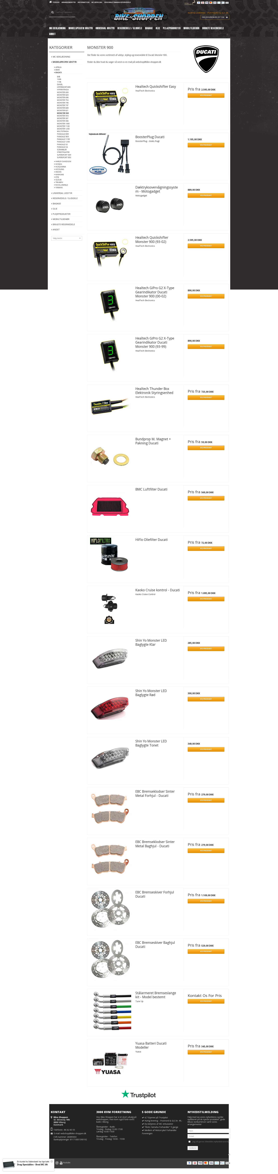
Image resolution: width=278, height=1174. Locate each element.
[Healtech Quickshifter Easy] (109, 105)
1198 (59, 82)
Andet (56, 229)
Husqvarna (60, 166)
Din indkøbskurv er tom (213, 17)
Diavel (60, 84)
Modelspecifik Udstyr (64, 62)
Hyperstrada (63, 89)
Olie (54, 208)
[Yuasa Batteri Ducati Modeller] (109, 1062)
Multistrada (63, 131)
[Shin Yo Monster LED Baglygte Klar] (109, 659)
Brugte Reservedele (63, 224)
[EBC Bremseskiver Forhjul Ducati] (109, 910)
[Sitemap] (229, 1154)
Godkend (192, 1148)
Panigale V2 (62, 144)
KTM (57, 177)
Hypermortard (64, 87)
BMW (57, 70)
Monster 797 (62, 105)
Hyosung (59, 169)
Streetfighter (63, 152)
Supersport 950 (64, 157)
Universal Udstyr (62, 193)
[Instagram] (57, 1162)
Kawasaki (59, 174)
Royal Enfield (61, 185)
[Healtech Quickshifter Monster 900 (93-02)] (109, 256)
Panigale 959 (63, 136)
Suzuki (58, 180)
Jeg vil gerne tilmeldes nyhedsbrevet (209, 1141)
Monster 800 (62, 108)
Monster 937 (62, 118)
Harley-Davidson (63, 161)
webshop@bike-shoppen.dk (73, 1133)
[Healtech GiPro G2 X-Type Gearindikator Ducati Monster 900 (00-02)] (109, 306)
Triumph (59, 182)
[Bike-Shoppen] (139, 14)
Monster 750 (62, 100)
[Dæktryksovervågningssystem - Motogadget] (109, 205)
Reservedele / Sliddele (65, 198)
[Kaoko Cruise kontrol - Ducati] (109, 608)
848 (58, 76)
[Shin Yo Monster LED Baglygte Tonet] (109, 759)
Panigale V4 (62, 147)
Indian (58, 172)
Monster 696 (62, 97)
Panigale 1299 (63, 142)
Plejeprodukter (61, 214)
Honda (58, 164)
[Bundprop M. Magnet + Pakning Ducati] (109, 457)
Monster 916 (62, 116)
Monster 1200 (63, 129)
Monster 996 (62, 121)
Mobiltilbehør (60, 219)
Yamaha (59, 187)
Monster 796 (62, 102)
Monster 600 (62, 92)
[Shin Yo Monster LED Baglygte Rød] (109, 709)
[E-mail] (209, 1136)
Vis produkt (206, 95)
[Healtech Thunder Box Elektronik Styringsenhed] (109, 407)
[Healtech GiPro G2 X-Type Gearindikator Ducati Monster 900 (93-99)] (109, 356)
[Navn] (209, 1130)
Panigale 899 (63, 134)
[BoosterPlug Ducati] (109, 155)
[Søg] (62, 12)
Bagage (56, 203)
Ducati (58, 72)
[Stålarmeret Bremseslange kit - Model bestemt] (109, 1011)
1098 (59, 79)
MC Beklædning (61, 56)
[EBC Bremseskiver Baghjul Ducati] (109, 961)
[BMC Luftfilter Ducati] (109, 507)
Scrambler (62, 149)
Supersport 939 (64, 155)
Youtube (66, 1162)
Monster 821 (62, 110)
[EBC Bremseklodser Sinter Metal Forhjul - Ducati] (109, 810)
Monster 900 (63, 113)
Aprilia (58, 67)
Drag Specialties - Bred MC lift (32, 1164)
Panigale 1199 (63, 139)
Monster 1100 (63, 126)
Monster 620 (62, 95)
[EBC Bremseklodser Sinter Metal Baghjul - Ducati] (109, 860)
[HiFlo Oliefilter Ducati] (109, 558)
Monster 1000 (63, 123)
